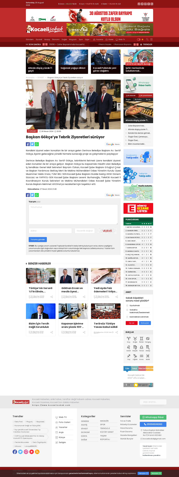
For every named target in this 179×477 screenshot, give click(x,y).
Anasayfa (30, 77)
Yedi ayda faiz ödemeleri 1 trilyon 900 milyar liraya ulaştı (105, 289)
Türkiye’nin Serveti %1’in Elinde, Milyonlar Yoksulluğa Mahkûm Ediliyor (40, 289)
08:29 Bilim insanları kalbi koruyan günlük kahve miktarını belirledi (81, 44)
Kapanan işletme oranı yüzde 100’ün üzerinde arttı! (73, 325)
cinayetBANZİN (30, 446)
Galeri (110, 39)
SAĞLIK (84, 439)
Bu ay (148, 99)
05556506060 (154, 424)
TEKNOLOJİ (105, 428)
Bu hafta (138, 99)
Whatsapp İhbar (154, 417)
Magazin (73, 39)
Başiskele (39, 422)
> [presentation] (46, 44)
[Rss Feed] (152, 4)
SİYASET (40, 77)
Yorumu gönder (38, 239)
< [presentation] (43, 44)
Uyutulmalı (135, 305)
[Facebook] (139, 4)
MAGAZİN (104, 421)
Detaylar (142, 473)
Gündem (30, 39)
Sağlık (64, 39)
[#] (21, 402)
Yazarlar (99, 39)
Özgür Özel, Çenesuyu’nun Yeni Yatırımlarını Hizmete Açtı (139, 140)
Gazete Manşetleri (128, 435)
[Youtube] (148, 4)
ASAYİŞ (84, 424)
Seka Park (18, 422)
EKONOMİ (85, 432)
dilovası (17, 446)
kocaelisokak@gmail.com (154, 438)
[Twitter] (142, 4)
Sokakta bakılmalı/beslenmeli (139, 311)
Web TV (122, 39)
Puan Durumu (126, 431)
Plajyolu (29, 422)
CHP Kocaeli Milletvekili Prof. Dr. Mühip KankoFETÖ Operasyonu (29, 437)
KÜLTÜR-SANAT (107, 432)
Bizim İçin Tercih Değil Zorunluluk (39, 325)
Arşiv (61, 432)
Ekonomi (55, 39)
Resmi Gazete (104, 44)
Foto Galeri (64, 422)
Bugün (128, 99)
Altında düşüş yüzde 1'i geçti (137, 129)
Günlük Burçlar (126, 438)
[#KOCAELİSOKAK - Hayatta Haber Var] (45, 28)
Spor (81, 39)
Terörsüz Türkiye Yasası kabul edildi (105, 325)
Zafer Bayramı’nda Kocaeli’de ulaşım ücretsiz (139, 126)
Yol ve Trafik (125, 421)
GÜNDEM (85, 421)
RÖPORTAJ (105, 439)
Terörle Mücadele (21, 442)
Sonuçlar (145, 323)
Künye (61, 437)
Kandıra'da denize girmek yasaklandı (138, 120)
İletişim (62, 442)
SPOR (102, 424)
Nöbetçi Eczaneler (128, 424)
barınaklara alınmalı (139, 316)
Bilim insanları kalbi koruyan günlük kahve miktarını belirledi (137, 144)
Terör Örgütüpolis (38, 442)
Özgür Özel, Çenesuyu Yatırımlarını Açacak (137, 136)
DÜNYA (84, 436)
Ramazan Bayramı (122, 44)
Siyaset (39, 39)
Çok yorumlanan (145, 95)
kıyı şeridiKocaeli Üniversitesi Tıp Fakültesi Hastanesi (27, 431)
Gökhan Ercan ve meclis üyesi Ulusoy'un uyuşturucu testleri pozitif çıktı (73, 289)
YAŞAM (103, 435)
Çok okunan (131, 95)
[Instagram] (145, 4)
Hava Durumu (126, 428)
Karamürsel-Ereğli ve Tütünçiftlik (27, 425)
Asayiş (47, 39)
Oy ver (131, 323)
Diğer (87, 39)
